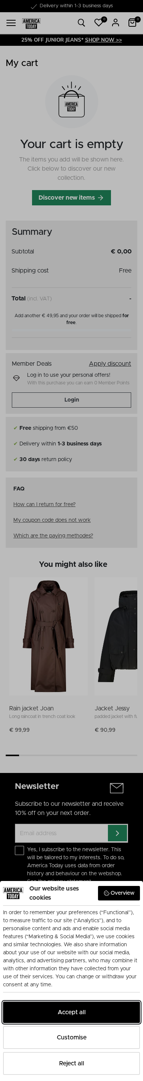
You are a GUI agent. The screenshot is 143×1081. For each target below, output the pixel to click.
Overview (123, 893)
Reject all (71, 1063)
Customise (72, 1037)
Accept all (72, 1012)
